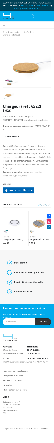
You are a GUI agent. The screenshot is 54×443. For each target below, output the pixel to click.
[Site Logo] (8, 16)
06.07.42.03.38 (27, 5)
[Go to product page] (14, 222)
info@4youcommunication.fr (28, 8)
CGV (5, 413)
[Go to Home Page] (3, 32)
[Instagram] (49, 221)
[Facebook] (49, 216)
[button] (32, 16)
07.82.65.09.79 (43, 5)
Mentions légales (10, 410)
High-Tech (6, 237)
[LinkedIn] (49, 227)
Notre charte (8, 407)
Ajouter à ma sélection (18, 190)
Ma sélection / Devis (11, 404)
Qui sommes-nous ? (11, 402)
